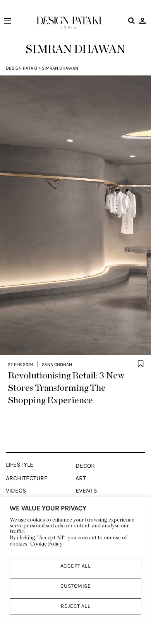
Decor (85, 466)
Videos (16, 491)
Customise (75, 586)
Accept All (75, 566)
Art (81, 478)
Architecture (27, 478)
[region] (75, 558)
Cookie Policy (46, 544)
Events (86, 491)
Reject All (76, 606)
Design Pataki (21, 68)
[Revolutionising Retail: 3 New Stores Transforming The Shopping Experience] (75, 215)
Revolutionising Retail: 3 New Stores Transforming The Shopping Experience (66, 388)
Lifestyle (19, 465)
